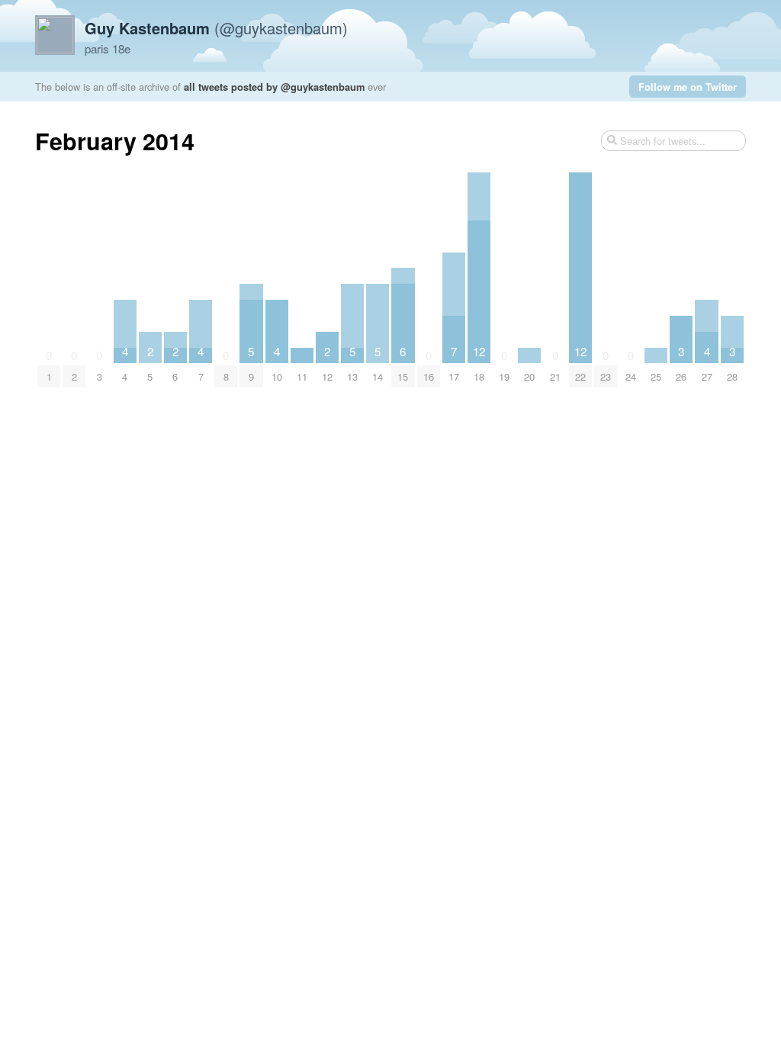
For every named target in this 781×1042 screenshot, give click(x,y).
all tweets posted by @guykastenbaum (274, 86)
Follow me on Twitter (687, 86)
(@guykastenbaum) (216, 28)
